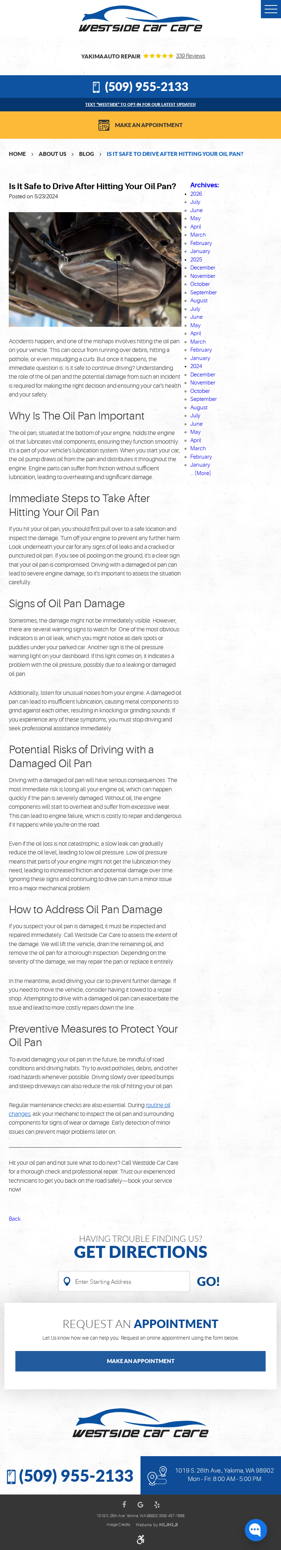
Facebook (124, 1504)
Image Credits (118, 1524)
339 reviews (190, 56)
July (195, 202)
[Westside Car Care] (140, 18)
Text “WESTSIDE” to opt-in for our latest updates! (140, 104)
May (195, 218)
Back (14, 1219)
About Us (52, 154)
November (203, 276)
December (203, 268)
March (198, 235)
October (200, 284)
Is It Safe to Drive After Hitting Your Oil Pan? (175, 154)
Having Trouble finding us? (140, 1247)
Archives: (204, 185)
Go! (208, 1281)
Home (17, 154)
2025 (196, 260)
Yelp (156, 1504)
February (201, 243)
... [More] (200, 473)
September (203, 293)
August (198, 301)
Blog (86, 154)
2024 (196, 366)
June (196, 210)
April (195, 227)
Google (140, 1504)
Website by (156, 1525)
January (200, 251)
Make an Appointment (149, 125)
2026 (196, 194)
